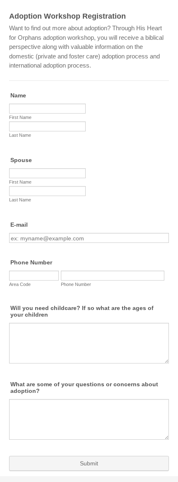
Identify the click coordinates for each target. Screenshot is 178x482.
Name (18, 95)
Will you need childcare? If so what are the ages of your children (82, 311)
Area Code (20, 284)
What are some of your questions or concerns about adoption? (84, 387)
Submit (89, 463)
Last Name (20, 135)
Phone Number (31, 262)
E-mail (19, 224)
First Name (20, 117)
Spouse (21, 160)
